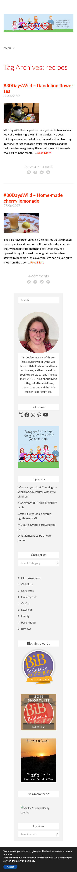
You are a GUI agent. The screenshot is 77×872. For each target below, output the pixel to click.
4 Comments (38, 275)
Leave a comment (38, 166)
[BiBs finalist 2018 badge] (38, 666)
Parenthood (28, 622)
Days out (26, 609)
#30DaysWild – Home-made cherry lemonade (33, 197)
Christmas (27, 590)
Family (25, 616)
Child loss (27, 584)
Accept (10, 866)
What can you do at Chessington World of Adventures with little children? (37, 492)
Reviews (26, 628)
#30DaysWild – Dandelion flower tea (38, 88)
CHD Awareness (31, 578)
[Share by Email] (48, 172)
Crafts (25, 603)
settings (29, 861)
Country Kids (29, 597)
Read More (44, 152)
